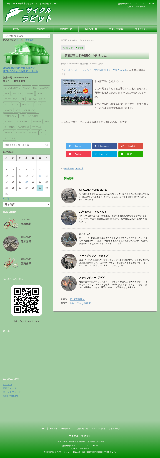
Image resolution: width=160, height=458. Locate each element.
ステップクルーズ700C (92, 277)
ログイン (7, 384)
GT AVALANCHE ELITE (93, 189)
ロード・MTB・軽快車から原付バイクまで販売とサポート (80, 441)
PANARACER (11, 116)
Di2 (35, 88)
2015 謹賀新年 (77, 299)
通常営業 (26, 241)
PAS (23, 116)
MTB (17, 110)
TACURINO (23, 127)
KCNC (42, 99)
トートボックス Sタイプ (93, 255)
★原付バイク (66, 29)
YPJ (42, 132)
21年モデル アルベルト (93, 211)
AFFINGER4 (110, 452)
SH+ (47, 121)
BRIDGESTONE (12, 88)
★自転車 (41, 29)
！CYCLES (10, 138)
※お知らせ (69, 168)
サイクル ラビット (80, 436)
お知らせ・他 (91, 29)
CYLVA (26, 88)
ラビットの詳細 (116, 29)
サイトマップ (141, 29)
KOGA (15, 104)
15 (40, 176)
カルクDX (84, 233)
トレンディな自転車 (80, 303)
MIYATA (8, 110)
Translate (28, 39)
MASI (38, 104)
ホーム (16, 29)
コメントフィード (12, 392)
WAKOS (9, 132)
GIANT (40, 93)
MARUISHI (27, 104)
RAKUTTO (33, 116)
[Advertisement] (26, 354)
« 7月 (6, 198)
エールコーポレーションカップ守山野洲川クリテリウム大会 (95, 70)
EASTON (44, 88)
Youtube (32, 132)
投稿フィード (9, 388)
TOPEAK (36, 127)
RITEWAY (9, 121)
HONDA (32, 99)
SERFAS (37, 121)
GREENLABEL (11, 99)
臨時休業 (26, 224)
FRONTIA (17, 93)
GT (22, 99)
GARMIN (29, 93)
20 (26, 182)
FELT (7, 93)
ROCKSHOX (23, 121)
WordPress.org (10, 396)
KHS (7, 104)
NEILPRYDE (29, 110)
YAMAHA (20, 132)
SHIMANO (10, 127)
